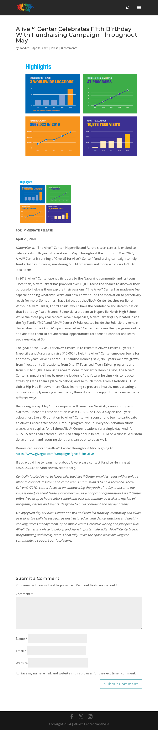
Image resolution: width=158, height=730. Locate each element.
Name (21, 638)
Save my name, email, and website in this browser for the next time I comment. (78, 673)
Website (22, 663)
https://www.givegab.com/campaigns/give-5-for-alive (55, 454)
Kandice (24, 48)
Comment (24, 594)
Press (54, 48)
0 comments (69, 48)
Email (21, 651)
